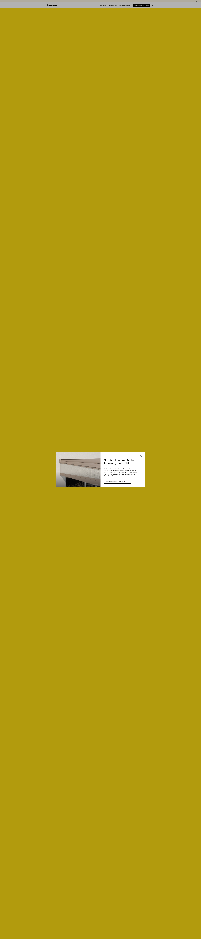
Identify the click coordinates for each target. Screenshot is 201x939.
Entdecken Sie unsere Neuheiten (115, 481)
